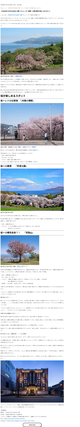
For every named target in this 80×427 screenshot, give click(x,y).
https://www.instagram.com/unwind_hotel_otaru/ (20, 421)
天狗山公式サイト (22, 266)
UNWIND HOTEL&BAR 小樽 (15, 15)
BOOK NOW (32, 425)
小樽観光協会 (18, 76)
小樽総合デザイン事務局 (29, 147)
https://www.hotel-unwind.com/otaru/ (14, 418)
